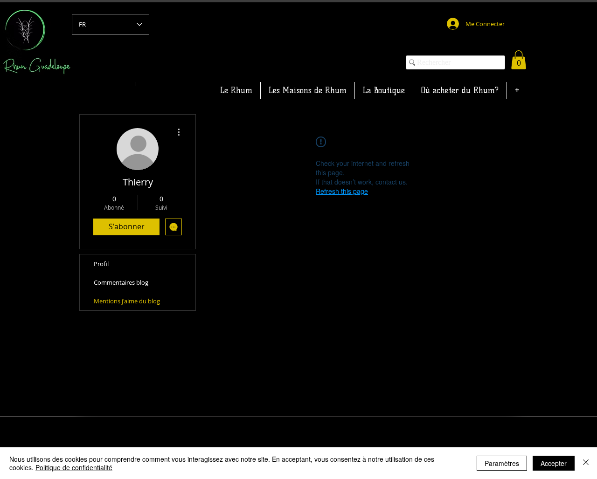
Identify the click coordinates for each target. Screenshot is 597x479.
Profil (101, 264)
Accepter (554, 463)
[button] (519, 59)
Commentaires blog (121, 282)
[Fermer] (585, 463)
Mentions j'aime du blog (127, 301)
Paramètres (502, 463)
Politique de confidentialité (73, 467)
